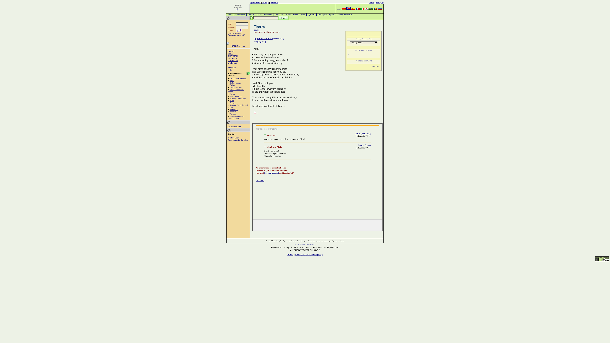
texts (230, 53)
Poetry (288, 15)
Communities (240, 15)
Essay (259, 15)
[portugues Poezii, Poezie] (371, 9)
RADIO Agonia (238, 46)
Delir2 (232, 81)
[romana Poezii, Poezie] (375, 9)
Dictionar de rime (234, 126)
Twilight (232, 85)
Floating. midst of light (238, 98)
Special (332, 15)
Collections (233, 60)
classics (232, 68)
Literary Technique (345, 15)
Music (232, 101)
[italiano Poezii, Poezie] (362, 9)
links (230, 70)
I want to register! (234, 33)
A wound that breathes (238, 78)
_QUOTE (311, 15)
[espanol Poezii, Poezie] (353, 9)
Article (230, 15)
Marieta (232, 94)
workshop (232, 63)
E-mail (290, 254)
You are (232, 103)
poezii (297, 244)
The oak (233, 114)
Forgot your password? (236, 35)
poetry (256, 30)
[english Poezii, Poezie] (348, 9)
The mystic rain (235, 87)
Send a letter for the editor (238, 140)
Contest (251, 15)
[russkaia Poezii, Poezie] (380, 9)
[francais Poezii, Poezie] (358, 9)
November (234, 110)
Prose (303, 15)
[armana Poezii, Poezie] (339, 9)
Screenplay (322, 15)
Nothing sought (235, 83)
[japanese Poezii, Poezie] (367, 9)
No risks (233, 112)
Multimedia (268, 15)
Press (295, 15)
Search (302, 244)
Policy (265, 2)
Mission (274, 2)
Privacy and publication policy (309, 254)
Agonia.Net (255, 2)
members (232, 58)
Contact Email (233, 138)
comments (233, 56)
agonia (231, 51)
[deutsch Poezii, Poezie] (344, 9)
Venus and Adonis (236, 96)
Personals (279, 15)
